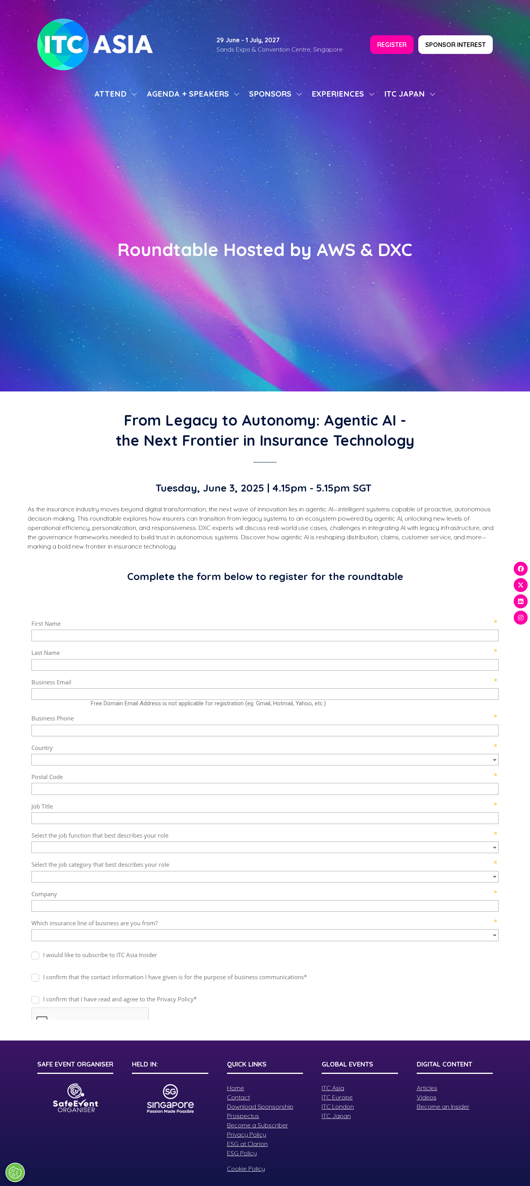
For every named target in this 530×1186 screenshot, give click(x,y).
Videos (426, 1097)
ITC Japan (336, 1116)
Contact (238, 1097)
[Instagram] (521, 618)
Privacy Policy (246, 1134)
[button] (392, 44)
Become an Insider (443, 1106)
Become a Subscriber (257, 1125)
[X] (521, 585)
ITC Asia (333, 1088)
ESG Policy (242, 1153)
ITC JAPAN (404, 94)
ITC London (338, 1106)
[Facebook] (521, 569)
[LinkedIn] (521, 601)
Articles (427, 1088)
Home (235, 1088)
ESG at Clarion (247, 1144)
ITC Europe (337, 1097)
